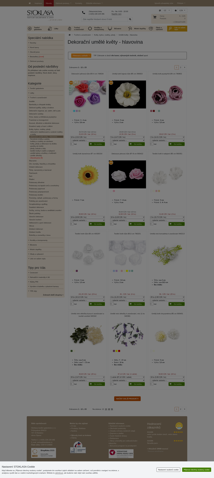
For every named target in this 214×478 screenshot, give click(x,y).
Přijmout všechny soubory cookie (197, 470)
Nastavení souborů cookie (168, 470)
